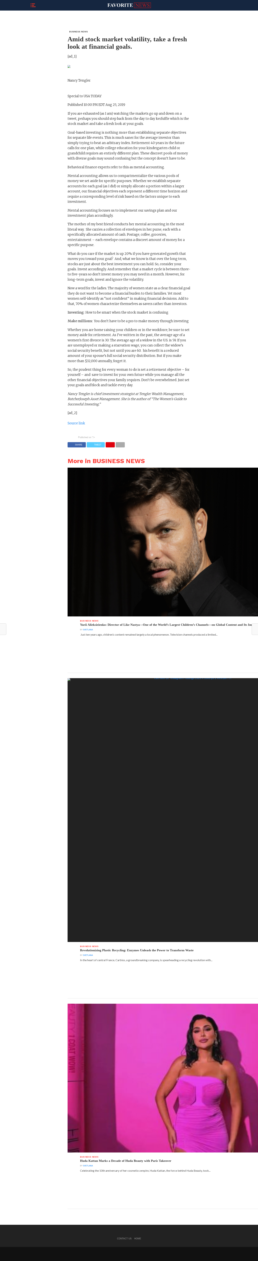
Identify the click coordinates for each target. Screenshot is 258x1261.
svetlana (88, 630)
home (137, 1238)
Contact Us (124, 1238)
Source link (76, 423)
